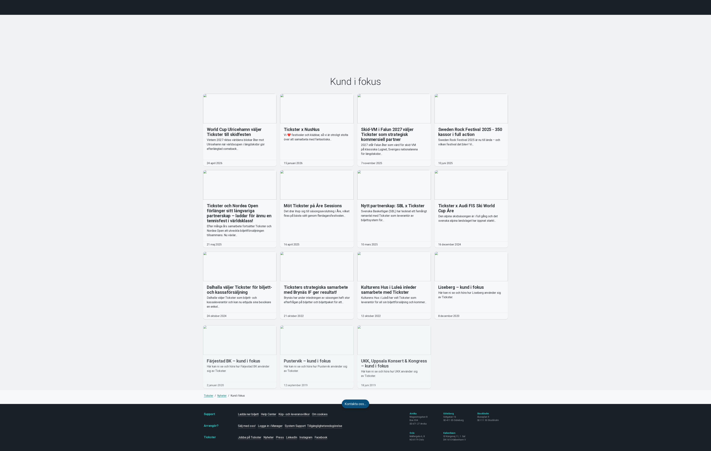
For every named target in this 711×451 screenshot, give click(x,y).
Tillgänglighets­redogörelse (324, 426)
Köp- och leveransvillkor (294, 414)
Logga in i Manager (270, 426)
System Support (295, 426)
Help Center (268, 414)
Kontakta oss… (355, 404)
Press (280, 437)
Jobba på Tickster (249, 437)
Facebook (321, 437)
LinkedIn (291, 437)
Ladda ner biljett (248, 414)
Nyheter (268, 437)
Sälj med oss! (247, 426)
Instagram (305, 437)
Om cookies (320, 414)
